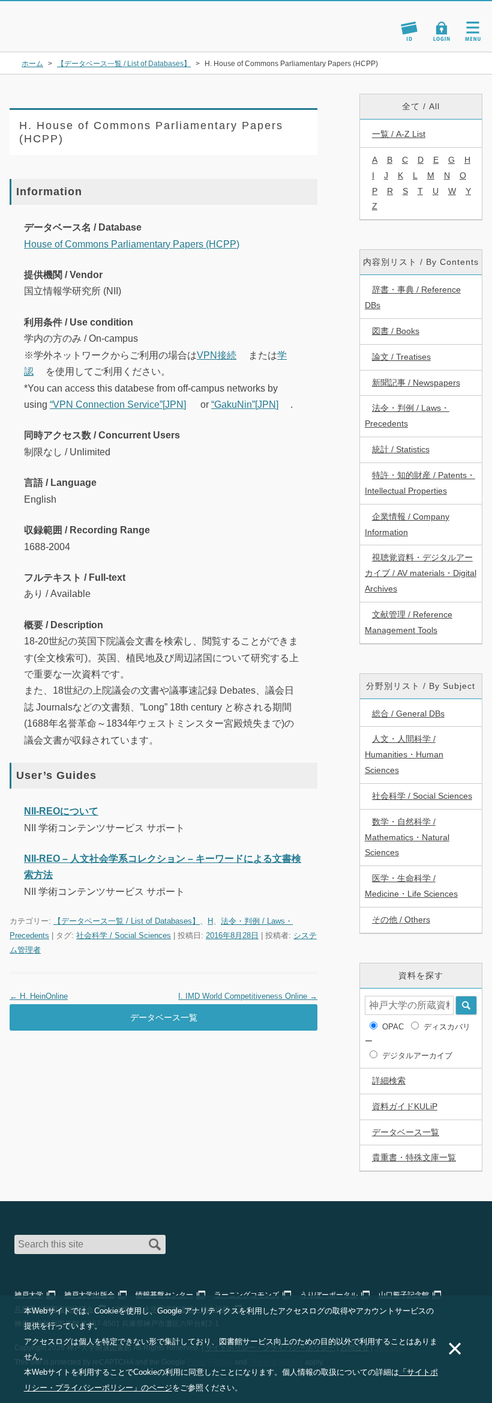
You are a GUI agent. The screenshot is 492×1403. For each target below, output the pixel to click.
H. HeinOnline (39, 996)
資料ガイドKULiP (404, 1106)
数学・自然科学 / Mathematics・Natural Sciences (407, 837)
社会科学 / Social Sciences (123, 935)
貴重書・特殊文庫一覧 (414, 1157)
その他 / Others (401, 919)
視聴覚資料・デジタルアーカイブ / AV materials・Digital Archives (420, 573)
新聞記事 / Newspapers (416, 382)
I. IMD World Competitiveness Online (247, 996)
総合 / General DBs (408, 713)
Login (441, 31)
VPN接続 (216, 355)
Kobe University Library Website (63, 36)
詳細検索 (389, 1080)
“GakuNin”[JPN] (244, 404)
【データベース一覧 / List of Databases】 (126, 921)
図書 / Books (395, 331)
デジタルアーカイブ (417, 1055)
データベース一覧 (163, 1017)
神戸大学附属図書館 (79, 20)
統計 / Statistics (401, 449)
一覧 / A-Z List (398, 134)
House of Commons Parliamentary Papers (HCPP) (131, 244)
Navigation (473, 31)
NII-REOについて (61, 811)
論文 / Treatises (401, 357)
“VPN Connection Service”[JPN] (118, 404)
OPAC (393, 1026)
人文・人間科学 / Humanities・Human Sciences (404, 754)
